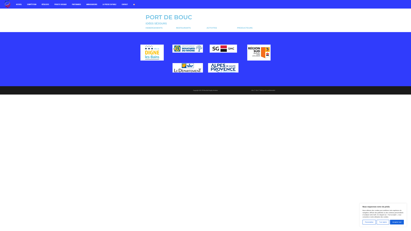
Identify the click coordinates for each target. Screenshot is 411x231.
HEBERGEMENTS (154, 28)
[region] (383, 215)
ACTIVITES (212, 28)
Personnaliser (369, 222)
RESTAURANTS (183, 28)
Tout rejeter (383, 222)
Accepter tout (396, 222)
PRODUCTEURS (244, 28)
